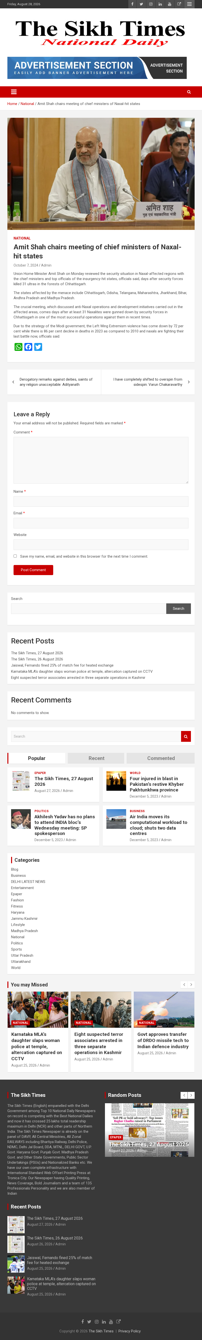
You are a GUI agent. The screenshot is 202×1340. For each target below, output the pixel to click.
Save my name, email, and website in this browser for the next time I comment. (84, 556)
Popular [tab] (37, 758)
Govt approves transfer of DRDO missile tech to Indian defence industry (163, 1040)
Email (19, 513)
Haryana (17, 912)
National (22, 238)
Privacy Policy (129, 1331)
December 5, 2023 (144, 796)
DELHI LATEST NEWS (28, 881)
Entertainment (22, 888)
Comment (23, 432)
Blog (14, 869)
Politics (41, 811)
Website (20, 535)
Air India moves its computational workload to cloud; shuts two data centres (158, 825)
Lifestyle (18, 925)
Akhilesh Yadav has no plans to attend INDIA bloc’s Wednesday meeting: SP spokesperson (64, 825)
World (135, 773)
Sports (16, 949)
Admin (46, 265)
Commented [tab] (161, 758)
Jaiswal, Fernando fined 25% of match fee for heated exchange (62, 665)
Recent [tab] (96, 758)
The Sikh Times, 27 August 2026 (37, 653)
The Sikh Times (101, 1331)
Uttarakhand (21, 961)
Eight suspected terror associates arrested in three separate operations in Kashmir (78, 677)
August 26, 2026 (39, 1244)
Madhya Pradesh (24, 931)
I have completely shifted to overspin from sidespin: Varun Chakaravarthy (147, 382)
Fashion (17, 900)
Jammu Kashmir (24, 918)
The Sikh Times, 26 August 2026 (37, 659)
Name (20, 491)
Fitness (17, 906)
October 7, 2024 (26, 265)
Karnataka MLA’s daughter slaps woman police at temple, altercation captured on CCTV (82, 671)
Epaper (40, 773)
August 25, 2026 (24, 1065)
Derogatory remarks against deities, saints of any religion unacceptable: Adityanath (56, 382)
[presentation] (184, 984)
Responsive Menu (189, 4)
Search (16, 598)
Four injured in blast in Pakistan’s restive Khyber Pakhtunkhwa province (157, 784)
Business (137, 811)
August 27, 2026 (47, 791)
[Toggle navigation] (13, 92)
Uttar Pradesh (22, 955)
